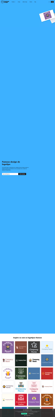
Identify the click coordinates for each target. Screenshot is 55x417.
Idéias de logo (25, 1)
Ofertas (31, 1)
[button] (27, 415)
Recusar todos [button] (31, 413)
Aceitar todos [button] (24, 413)
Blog (35, 1)
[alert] (27, 413)
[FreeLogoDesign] (6, 1)
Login (52, 1)
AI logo (19, 1)
